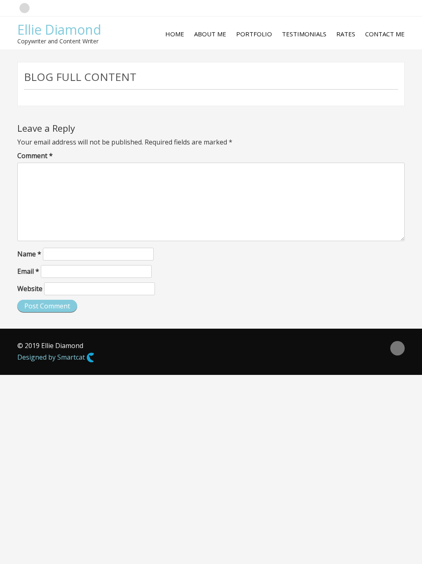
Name (29, 253)
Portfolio (254, 34)
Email (28, 271)
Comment (35, 155)
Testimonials (304, 34)
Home (174, 34)
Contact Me (385, 34)
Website (29, 288)
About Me (210, 34)
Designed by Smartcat (52, 357)
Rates (345, 34)
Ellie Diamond (59, 29)
